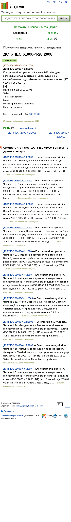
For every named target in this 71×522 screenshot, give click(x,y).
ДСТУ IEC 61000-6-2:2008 (17, 180)
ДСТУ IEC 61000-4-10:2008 (18, 204)
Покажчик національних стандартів (35, 27)
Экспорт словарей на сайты (12, 416)
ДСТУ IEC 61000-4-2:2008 (22, 132)
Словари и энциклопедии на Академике (28, 12)
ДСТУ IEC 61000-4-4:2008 (17, 274)
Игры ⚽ (52, 38)
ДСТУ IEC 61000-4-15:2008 (18, 345)
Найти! (63, 18)
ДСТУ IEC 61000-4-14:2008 (18, 321)
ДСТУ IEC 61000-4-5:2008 (17, 368)
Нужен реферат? (26, 128)
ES (60, 2)
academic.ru (13, 5)
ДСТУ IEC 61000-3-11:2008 (18, 298)
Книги (19, 38)
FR (66, 2)
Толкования (19, 32)
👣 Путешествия (8, 411)
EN (48, 2)
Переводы (52, 32)
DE (54, 2)
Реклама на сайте (35, 406)
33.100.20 (34, 114)
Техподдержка (21, 406)
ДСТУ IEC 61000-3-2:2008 (17, 227)
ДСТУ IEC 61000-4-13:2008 (18, 157)
